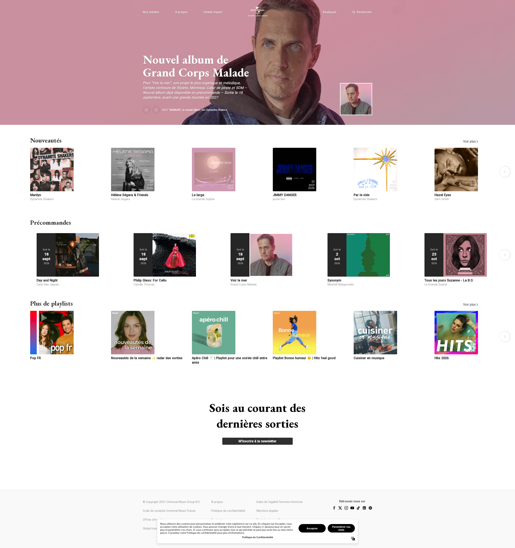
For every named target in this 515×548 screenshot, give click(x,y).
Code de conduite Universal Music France (169, 510)
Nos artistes (151, 12)
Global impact (213, 12)
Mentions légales (267, 510)
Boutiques (329, 12)
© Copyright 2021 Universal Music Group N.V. (171, 502)
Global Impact (151, 528)
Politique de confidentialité (228, 510)
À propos (181, 12)
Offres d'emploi (153, 519)
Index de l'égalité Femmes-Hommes (279, 502)
